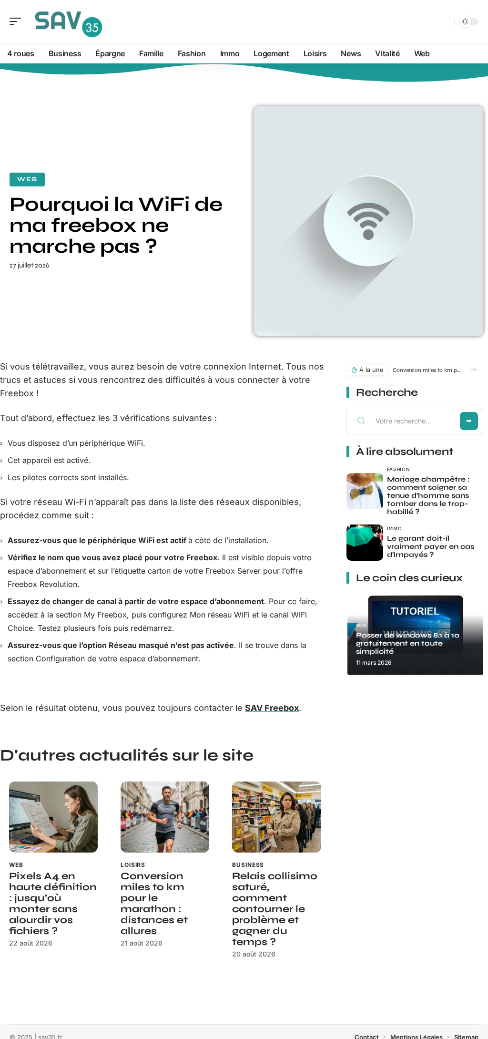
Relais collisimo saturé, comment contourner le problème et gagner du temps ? (274, 909)
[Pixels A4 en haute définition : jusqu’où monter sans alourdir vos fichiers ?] (53, 817)
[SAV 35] (69, 21)
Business (248, 864)
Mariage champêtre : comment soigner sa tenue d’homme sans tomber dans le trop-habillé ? (428, 495)
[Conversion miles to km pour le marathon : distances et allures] (165, 817)
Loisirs (133, 864)
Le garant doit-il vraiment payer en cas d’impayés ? (430, 546)
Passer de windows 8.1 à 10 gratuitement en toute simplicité (407, 643)
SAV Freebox (272, 708)
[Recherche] (445, 21)
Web (27, 179)
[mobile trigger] (18, 21)
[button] (473, 370)
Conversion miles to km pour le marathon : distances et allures (154, 903)
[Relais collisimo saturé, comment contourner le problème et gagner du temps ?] (276, 817)
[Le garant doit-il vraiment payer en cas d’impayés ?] (364, 543)
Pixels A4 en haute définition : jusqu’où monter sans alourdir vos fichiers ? (53, 903)
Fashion (398, 469)
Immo (394, 528)
